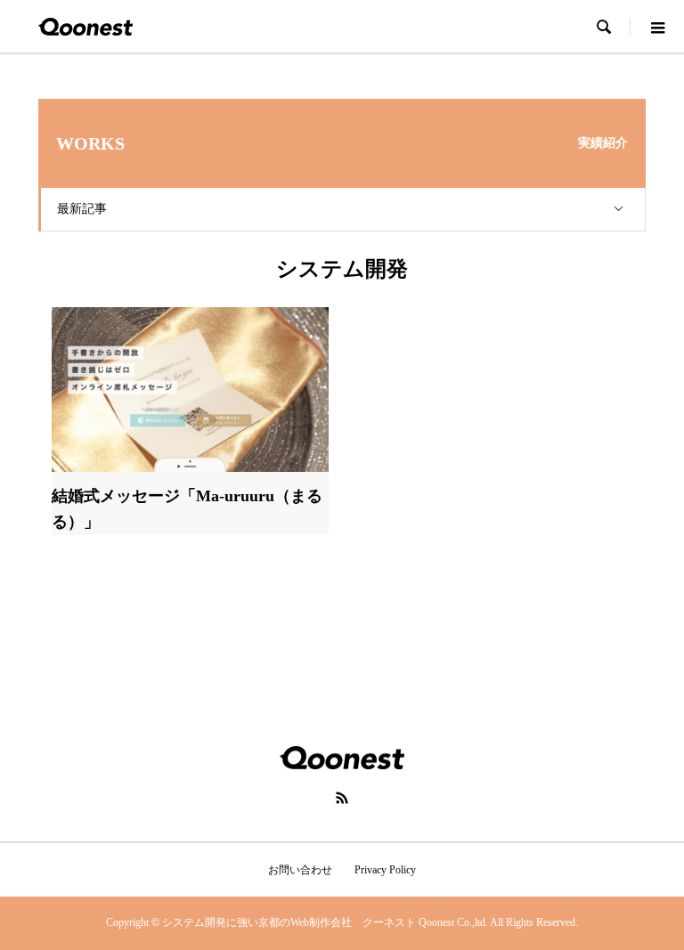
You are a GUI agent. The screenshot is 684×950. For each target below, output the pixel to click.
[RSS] (342, 798)
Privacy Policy (385, 870)
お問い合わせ (300, 870)
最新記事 (82, 208)
